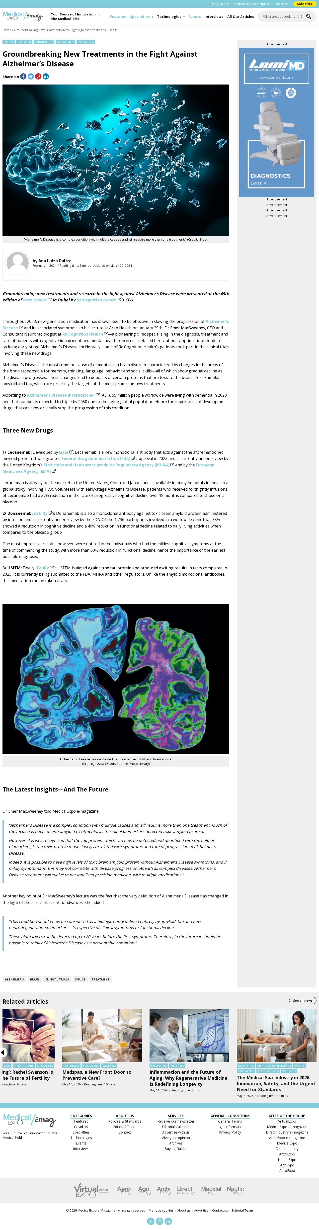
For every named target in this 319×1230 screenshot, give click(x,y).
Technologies (169, 16)
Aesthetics (71, 1065)
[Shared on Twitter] (31, 76)
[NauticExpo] (235, 1191)
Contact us (220, 1210)
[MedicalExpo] (211, 1191)
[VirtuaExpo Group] (93, 1190)
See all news (303, 1000)
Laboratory (44, 42)
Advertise (281, 4)
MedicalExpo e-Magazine (96, 1210)
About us (184, 1210)
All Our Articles (240, 16)
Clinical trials (57, 979)
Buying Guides (219, 4)
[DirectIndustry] (186, 1191)
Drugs (80, 979)
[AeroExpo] (124, 1191)
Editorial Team (242, 1210)
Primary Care (23, 1065)
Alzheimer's (14, 979)
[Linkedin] (168, 1221)
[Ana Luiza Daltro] (17, 263)
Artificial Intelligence (274, 1065)
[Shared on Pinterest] (38, 76)
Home (6, 30)
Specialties (140, 16)
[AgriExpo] (144, 1191)
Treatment (101, 979)
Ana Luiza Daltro (55, 261)
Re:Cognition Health (96, 300)
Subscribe (305, 4)
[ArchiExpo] (164, 1191)
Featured (118, 16)
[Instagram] (159, 1221)
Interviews (214, 16)
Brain (34, 979)
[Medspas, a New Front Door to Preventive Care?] (102, 1035)
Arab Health (35, 300)
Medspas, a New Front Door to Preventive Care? (97, 1075)
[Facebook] (151, 1221)
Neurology (65, 42)
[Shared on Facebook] (23, 76)
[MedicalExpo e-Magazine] (24, 16)
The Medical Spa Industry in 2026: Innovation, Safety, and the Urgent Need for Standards (276, 1083)
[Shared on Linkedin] (46, 76)
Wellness (109, 1065)
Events (195, 16)
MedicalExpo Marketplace (252, 4)
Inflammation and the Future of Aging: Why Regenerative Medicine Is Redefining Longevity (188, 1078)
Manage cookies (161, 1210)
